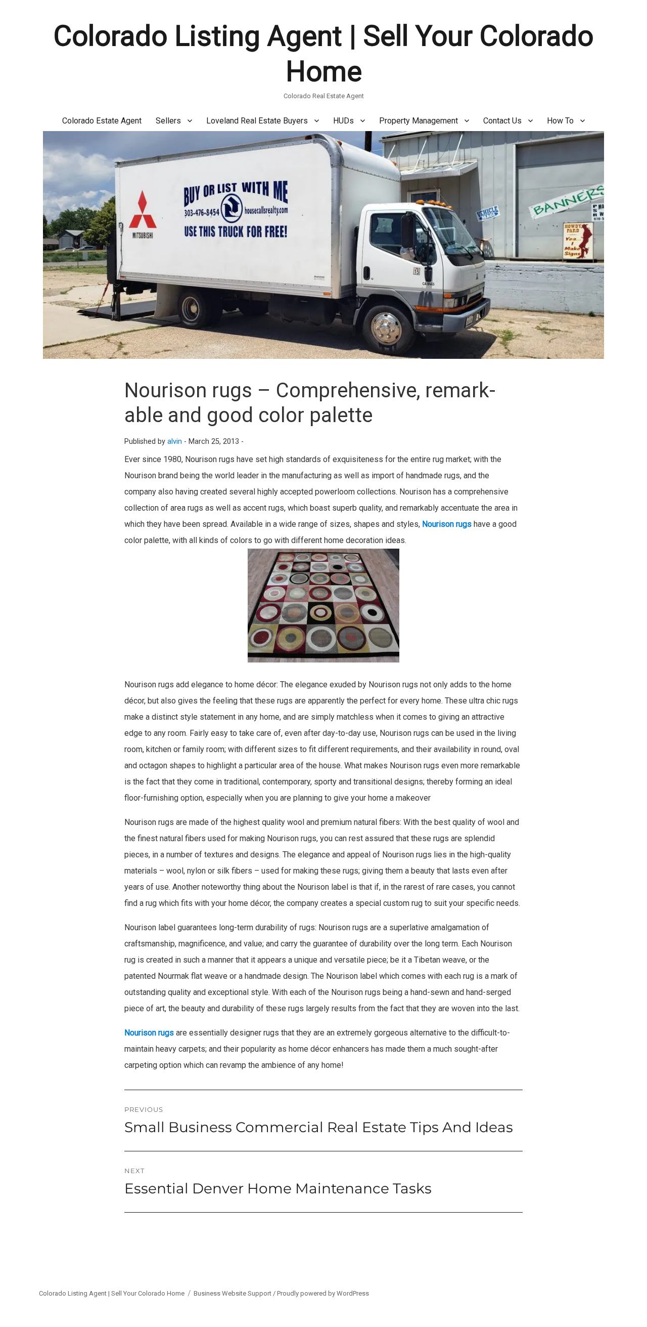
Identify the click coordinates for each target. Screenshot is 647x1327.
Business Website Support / (235, 1293)
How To (560, 121)
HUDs (343, 121)
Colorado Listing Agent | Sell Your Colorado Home (111, 1293)
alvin (174, 441)
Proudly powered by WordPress (323, 1293)
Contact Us (502, 121)
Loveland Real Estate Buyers (257, 121)
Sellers (168, 121)
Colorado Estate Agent (102, 121)
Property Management (418, 121)
